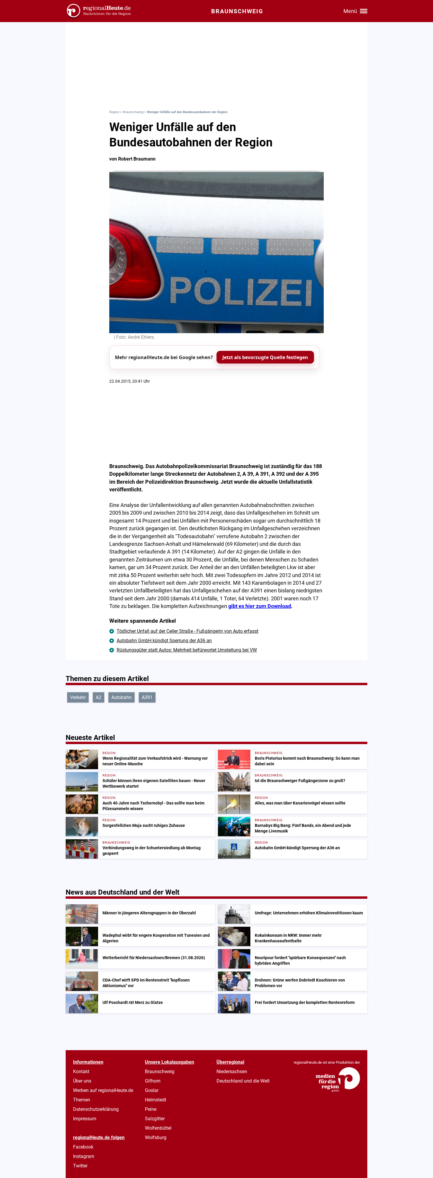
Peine (150, 1109)
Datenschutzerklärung (96, 1109)
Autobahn (121, 697)
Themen (81, 1100)
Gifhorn (153, 1081)
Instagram (83, 1156)
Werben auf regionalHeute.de (103, 1090)
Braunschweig (133, 112)
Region (114, 112)
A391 (147, 697)
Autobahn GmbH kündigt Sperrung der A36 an (164, 640)
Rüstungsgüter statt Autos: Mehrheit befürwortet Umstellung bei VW (187, 650)
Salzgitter (155, 1118)
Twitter (80, 1166)
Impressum (84, 1118)
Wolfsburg (155, 1137)
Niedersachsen (231, 1071)
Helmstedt (155, 1100)
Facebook (83, 1147)
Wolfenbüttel (158, 1128)
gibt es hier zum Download (259, 606)
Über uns (82, 1081)
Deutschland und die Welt (243, 1081)
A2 (98, 697)
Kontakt (81, 1071)
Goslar (151, 1090)
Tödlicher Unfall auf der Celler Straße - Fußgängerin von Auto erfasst (187, 631)
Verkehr (78, 697)
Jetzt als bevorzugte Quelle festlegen (265, 357)
